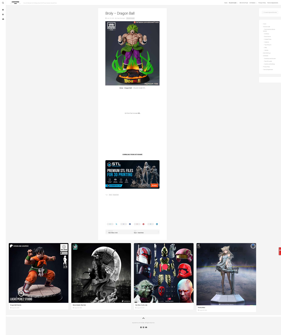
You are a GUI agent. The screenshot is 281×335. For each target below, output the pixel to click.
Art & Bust (266, 33)
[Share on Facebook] (126, 224)
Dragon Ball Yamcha (15, 305)
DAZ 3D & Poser (244, 3)
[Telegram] (2, 10)
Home (225, 3)
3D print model (232, 3)
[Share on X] (112, 224)
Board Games (267, 36)
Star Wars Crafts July (141, 305)
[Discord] (2, 19)
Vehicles (266, 50)
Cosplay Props (267, 39)
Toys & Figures (267, 44)
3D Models (252, 3)
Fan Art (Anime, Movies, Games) (269, 30)
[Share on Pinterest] (139, 224)
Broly (110, 194)
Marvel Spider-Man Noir (79, 305)
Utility (265, 47)
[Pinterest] (2, 14)
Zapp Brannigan (121, 18)
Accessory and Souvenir (270, 58)
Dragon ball (115, 194)
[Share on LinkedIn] (153, 224)
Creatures (266, 42)
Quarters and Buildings (269, 64)
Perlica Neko (201, 307)
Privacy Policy (262, 3)
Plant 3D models (268, 61)
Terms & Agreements (272, 3)
